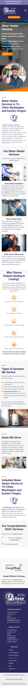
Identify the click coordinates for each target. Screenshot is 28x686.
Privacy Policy (18, 679)
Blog (10, 666)
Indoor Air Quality (14, 655)
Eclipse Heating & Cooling (10, 125)
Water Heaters (13, 658)
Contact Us (11, 544)
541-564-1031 (11, 509)
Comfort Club (12, 660)
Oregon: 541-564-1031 (13, 3)
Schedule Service (14, 17)
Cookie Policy (9, 679)
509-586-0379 (16, 507)
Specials (11, 663)
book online (20, 509)
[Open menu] (25, 10)
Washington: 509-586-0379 (13, 1)
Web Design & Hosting (8, 683)
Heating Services (18, 534)
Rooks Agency (21, 683)
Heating (11, 650)
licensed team (6, 142)
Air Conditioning (13, 652)
